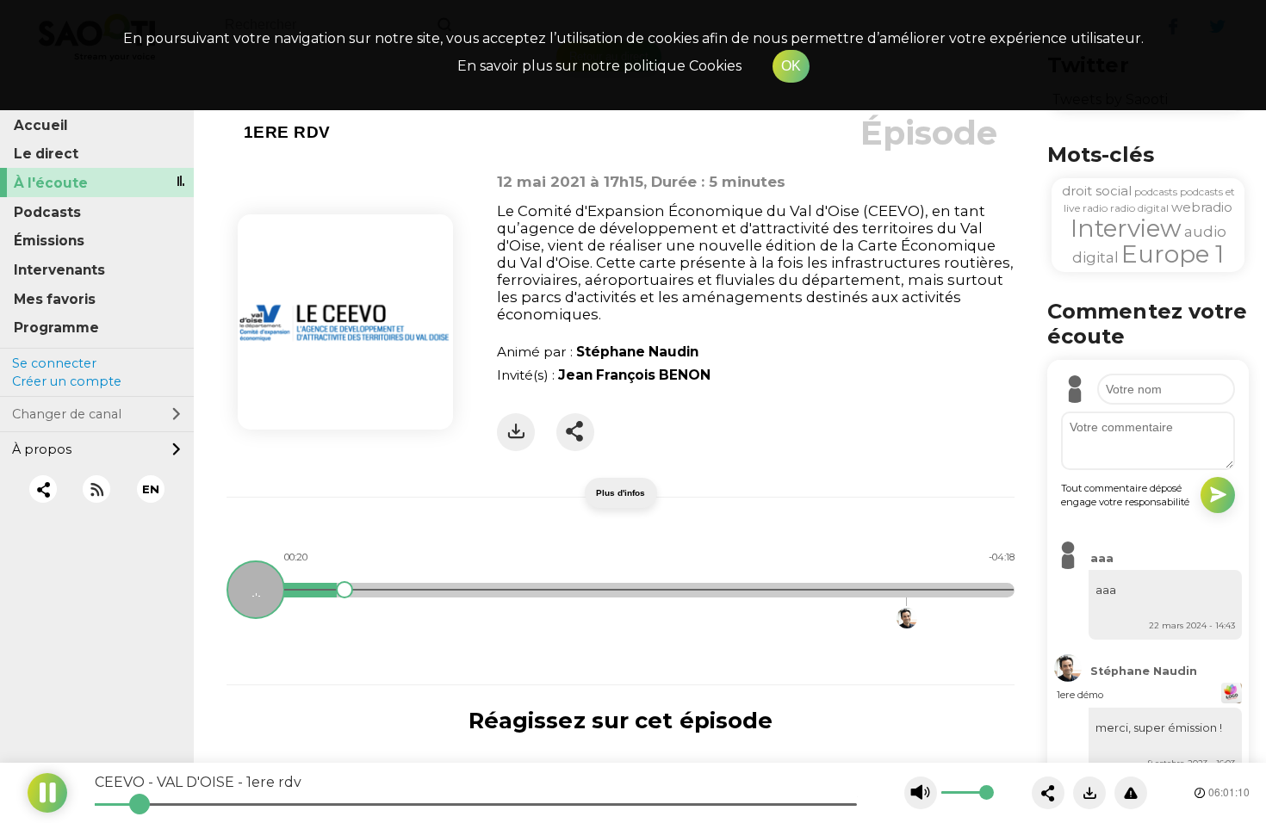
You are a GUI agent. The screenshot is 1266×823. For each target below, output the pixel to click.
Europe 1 (1172, 254)
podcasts (1155, 191)
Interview (1126, 228)
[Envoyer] (1218, 495)
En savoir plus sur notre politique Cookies (599, 66)
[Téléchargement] (516, 432)
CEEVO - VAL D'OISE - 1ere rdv (198, 782)
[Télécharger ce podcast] (1089, 793)
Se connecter (54, 363)
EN (150, 489)
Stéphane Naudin (637, 351)
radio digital (1139, 207)
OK (791, 66)
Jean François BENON (634, 375)
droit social (1097, 191)
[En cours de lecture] (256, 589)
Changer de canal (66, 414)
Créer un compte (66, 381)
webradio (1201, 207)
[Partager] (575, 432)
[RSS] (96, 489)
